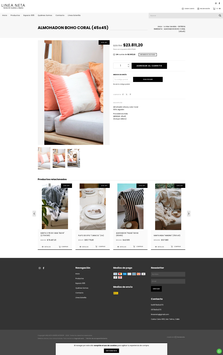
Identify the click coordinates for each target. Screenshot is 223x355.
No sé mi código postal (121, 84)
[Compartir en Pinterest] (130, 94)
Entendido (111, 351)
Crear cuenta (189, 9)
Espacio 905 (28, 15)
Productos (15, 15)
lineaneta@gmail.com (160, 314)
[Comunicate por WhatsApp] (219, 351)
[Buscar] (220, 15)
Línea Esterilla (74, 15)
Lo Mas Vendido (170, 26)
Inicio (4, 15)
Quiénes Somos (45, 15)
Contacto (60, 15)
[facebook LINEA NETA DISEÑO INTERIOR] (219, 3)
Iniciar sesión (205, 9)
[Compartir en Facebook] (122, 94)
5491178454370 (157, 305)
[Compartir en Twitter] (126, 94)
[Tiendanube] (176, 337)
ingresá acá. (79, 338)
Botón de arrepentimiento (96, 338)
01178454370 (156, 309)
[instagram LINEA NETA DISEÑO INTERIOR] (216, 3)
